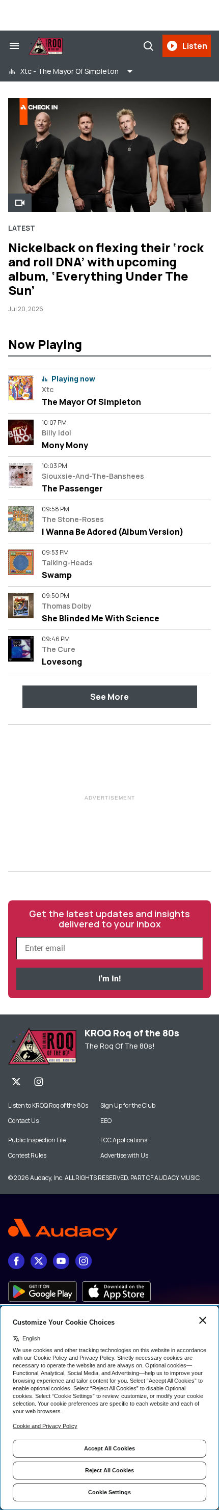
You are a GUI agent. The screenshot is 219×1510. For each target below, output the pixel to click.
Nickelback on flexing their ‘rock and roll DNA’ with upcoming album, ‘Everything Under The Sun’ (106, 268)
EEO (106, 1120)
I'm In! (109, 978)
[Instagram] (39, 1082)
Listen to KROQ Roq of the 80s (48, 1105)
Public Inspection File (37, 1140)
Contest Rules (27, 1155)
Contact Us (23, 1120)
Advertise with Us (124, 1155)
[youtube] (61, 1261)
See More (109, 696)
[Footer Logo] (109, 1230)
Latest (21, 228)
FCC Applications (123, 1140)
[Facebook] (16, 1261)
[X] (16, 1082)
